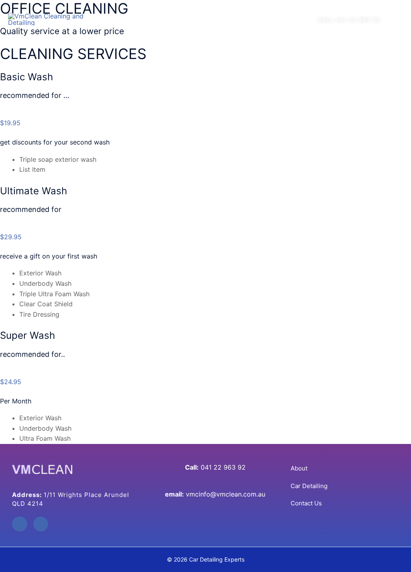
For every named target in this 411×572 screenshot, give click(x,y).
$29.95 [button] (11, 237)
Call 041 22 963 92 (349, 20)
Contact (277, 19)
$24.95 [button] (10, 382)
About (162, 19)
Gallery (241, 19)
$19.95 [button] (10, 123)
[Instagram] (41, 524)
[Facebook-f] (19, 524)
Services (197, 19)
